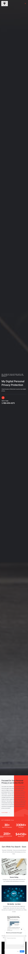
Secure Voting (14, 877)
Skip (18, 951)
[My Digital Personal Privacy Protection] (4, 3)
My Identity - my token (14, 904)
